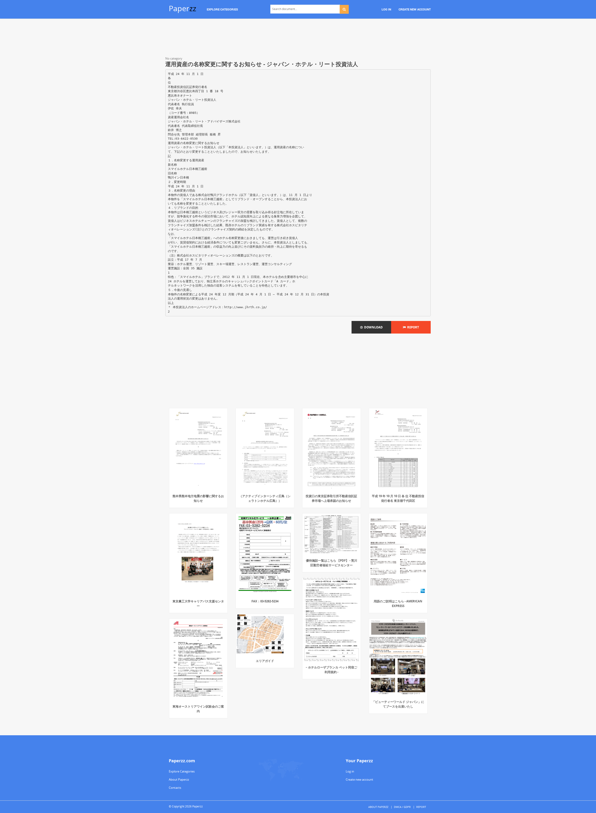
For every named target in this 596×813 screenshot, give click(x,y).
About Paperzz (179, 779)
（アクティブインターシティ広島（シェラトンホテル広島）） (265, 498)
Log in (350, 771)
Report (412, 327)
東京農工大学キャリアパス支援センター (198, 603)
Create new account (359, 779)
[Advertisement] (298, 38)
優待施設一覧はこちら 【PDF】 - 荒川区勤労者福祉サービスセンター (331, 562)
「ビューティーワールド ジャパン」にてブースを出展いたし (398, 704)
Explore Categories (182, 771)
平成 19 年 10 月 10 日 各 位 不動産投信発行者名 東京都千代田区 (398, 498)
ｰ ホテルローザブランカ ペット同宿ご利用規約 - (331, 669)
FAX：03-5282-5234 (264, 601)
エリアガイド (265, 661)
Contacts (175, 788)
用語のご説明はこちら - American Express (398, 603)
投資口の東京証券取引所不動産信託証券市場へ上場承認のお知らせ (331, 498)
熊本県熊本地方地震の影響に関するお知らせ (198, 498)
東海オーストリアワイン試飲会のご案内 (198, 708)
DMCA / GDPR (402, 807)
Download (373, 327)
